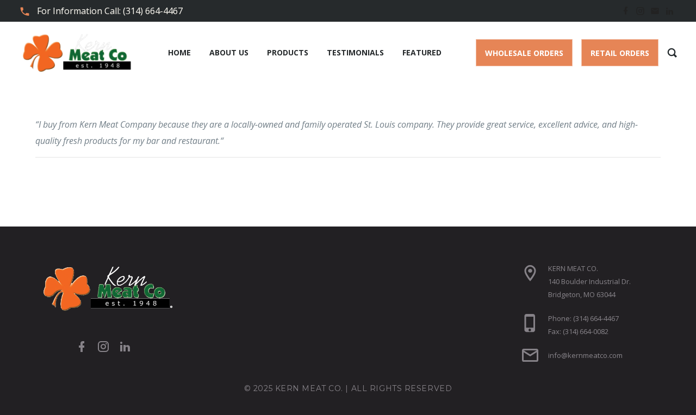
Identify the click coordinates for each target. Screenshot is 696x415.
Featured (422, 52)
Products (287, 52)
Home (179, 52)
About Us (228, 52)
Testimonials (355, 52)
